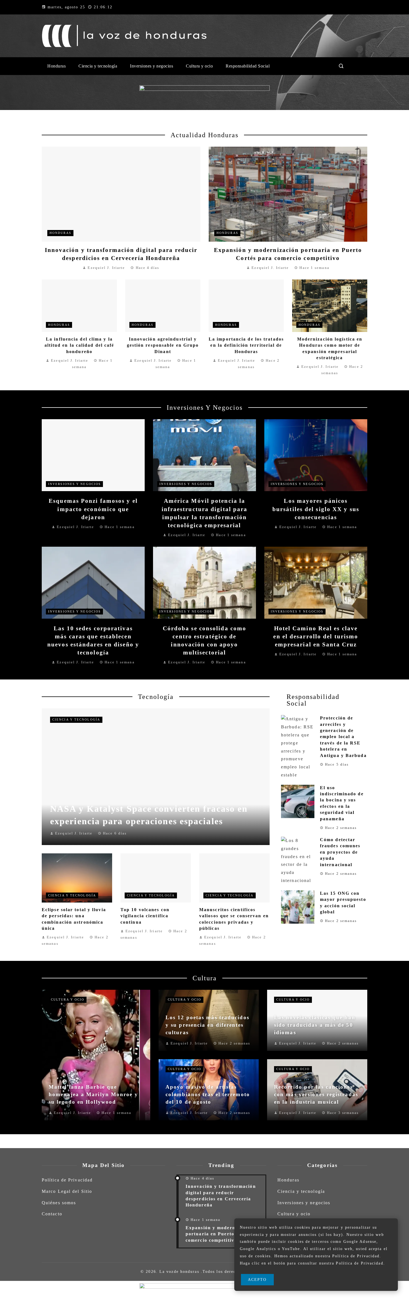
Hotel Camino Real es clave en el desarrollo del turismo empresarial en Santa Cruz (315, 636)
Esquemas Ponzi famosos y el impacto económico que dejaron (93, 509)
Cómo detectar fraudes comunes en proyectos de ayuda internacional (340, 852)
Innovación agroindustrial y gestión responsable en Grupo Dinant (163, 345)
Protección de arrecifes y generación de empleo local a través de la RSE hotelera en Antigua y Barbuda (343, 737)
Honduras (60, 232)
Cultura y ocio (67, 999)
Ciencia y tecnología (76, 719)
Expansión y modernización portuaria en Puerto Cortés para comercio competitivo (225, 1234)
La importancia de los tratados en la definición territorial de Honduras (246, 345)
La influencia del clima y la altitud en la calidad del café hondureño (79, 345)
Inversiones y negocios (74, 484)
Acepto (257, 1279)
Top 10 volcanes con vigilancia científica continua (144, 915)
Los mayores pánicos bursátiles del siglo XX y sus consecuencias (315, 509)
